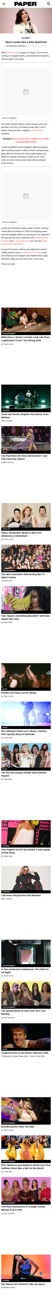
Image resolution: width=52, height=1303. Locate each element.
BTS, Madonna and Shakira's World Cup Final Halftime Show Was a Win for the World (25, 1167)
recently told (26, 252)
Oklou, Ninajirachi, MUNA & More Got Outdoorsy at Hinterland (21, 534)
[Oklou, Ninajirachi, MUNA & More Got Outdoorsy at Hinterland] (26, 515)
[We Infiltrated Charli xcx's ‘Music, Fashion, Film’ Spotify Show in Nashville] (26, 714)
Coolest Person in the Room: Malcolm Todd (24, 1053)
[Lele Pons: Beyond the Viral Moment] (26, 878)
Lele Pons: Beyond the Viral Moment (21, 895)
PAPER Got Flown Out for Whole (18, 693)
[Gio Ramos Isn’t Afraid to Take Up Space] (26, 1267)
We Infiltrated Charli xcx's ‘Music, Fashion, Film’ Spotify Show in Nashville (24, 733)
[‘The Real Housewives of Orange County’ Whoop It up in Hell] (26, 1189)
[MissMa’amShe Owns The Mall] (26, 1109)
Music (5, 452)
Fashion (6, 846)
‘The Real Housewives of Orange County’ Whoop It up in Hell (23, 1208)
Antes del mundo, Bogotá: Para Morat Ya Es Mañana (25, 416)
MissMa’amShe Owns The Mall (17, 1126)
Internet (6, 892)
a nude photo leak (21, 241)
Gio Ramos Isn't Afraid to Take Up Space (23, 1284)
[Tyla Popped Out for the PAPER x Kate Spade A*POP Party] (26, 832)
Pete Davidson (36, 130)
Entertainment (9, 333)
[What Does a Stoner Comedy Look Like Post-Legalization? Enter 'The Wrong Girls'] (26, 320)
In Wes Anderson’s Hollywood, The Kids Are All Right (25, 971)
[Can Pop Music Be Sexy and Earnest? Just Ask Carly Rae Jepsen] (26, 438)
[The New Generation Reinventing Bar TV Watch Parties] (26, 557)
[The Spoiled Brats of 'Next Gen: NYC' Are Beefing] (26, 993)
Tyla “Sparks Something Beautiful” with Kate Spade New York (25, 617)
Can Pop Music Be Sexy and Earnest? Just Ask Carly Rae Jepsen (24, 457)
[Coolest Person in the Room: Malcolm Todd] (26, 1035)
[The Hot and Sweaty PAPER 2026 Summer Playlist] (26, 755)
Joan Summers (9, 1018)
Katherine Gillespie (17, 46)
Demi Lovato (12, 53)
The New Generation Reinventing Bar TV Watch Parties (23, 576)
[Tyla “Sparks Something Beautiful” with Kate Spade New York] (26, 598)
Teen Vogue (37, 252)
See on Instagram (9, 118)
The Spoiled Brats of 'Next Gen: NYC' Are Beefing (23, 1012)
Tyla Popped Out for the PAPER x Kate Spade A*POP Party (25, 851)
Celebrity (26, 38)
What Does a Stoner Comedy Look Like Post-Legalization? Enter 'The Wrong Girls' (25, 339)
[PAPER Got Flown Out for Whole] (26, 675)
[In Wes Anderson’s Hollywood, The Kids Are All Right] (26, 952)
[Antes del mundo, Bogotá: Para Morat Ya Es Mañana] (26, 397)
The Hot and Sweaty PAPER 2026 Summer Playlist (24, 774)
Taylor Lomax (8, 344)
